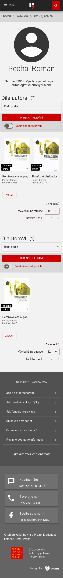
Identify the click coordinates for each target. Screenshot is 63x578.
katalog (22, 16)
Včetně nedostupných (28, 126)
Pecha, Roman (43, 16)
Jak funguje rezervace (20, 411)
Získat (9, 195)
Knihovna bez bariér (19, 421)
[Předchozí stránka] (51, 218)
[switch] (8, 126)
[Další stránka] (58, 218)
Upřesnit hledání (31, 117)
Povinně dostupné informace (25, 439)
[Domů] (31, 6)
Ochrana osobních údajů (21, 430)
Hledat (55, 6)
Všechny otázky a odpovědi (31, 454)
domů (7, 16)
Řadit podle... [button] (12, 106)
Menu (10, 5)
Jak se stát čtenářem (20, 393)
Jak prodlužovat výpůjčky (22, 402)
